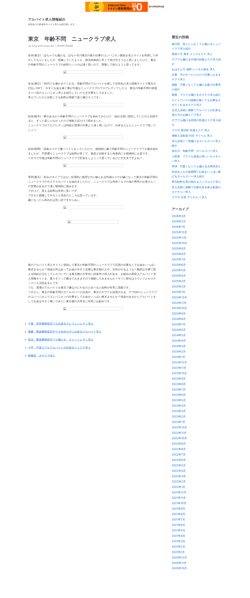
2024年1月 (178, 357)
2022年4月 (179, 470)
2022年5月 (179, 465)
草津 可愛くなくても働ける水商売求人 (196, 166)
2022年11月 (179, 432)
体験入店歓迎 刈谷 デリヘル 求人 (192, 135)
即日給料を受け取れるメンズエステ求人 (196, 181)
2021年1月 (178, 552)
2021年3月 (178, 541)
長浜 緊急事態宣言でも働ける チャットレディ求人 (60, 339)
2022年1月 (178, 487)
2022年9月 (179, 443)
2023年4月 (179, 405)
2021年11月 (179, 497)
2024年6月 (179, 329)
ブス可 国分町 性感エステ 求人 (191, 130)
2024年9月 (179, 313)
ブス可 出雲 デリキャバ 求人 (189, 197)
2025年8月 (179, 254)
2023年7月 (179, 389)
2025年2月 (179, 286)
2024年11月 (179, 302)
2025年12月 (179, 232)
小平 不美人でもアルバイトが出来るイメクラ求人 (59, 347)
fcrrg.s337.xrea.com (43, 45)
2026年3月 (179, 216)
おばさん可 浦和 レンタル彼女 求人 (193, 69)
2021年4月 (178, 535)
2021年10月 (179, 503)
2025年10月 (179, 243)
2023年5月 (179, 400)
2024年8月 (179, 319)
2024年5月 (179, 335)
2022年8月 (179, 449)
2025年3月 (179, 281)
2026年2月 (179, 221)
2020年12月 (179, 557)
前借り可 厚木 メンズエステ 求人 (192, 54)
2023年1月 (178, 422)
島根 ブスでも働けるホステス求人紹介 (196, 94)
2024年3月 (179, 346)
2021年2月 (178, 546)
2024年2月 (179, 351)
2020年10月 (179, 568)
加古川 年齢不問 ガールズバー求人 (195, 151)
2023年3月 (179, 411)
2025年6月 (179, 264)
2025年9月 (179, 248)
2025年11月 (179, 237)
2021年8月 (178, 514)
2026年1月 (178, 226)
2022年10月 (179, 438)
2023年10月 (179, 373)
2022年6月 (179, 460)
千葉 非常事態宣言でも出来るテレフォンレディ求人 (60, 323)
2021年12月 (179, 492)
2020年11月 (179, 563)
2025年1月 (178, 292)
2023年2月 (179, 416)
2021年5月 (178, 530)
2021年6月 (178, 525)
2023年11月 (179, 367)
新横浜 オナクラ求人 (41, 355)
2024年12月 (179, 297)
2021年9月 (178, 508)
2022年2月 (179, 481)
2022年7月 (179, 454)
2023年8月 (179, 384)
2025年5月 (179, 270)
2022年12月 (179, 427)
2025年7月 (179, 259)
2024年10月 (179, 308)
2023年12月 (179, 362)
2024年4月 (179, 340)
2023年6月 (179, 394)
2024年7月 (179, 324)
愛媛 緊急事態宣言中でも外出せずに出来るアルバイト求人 (65, 331)
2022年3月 (179, 476)
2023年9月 (179, 378)
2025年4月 (179, 275)
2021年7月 (178, 519)
